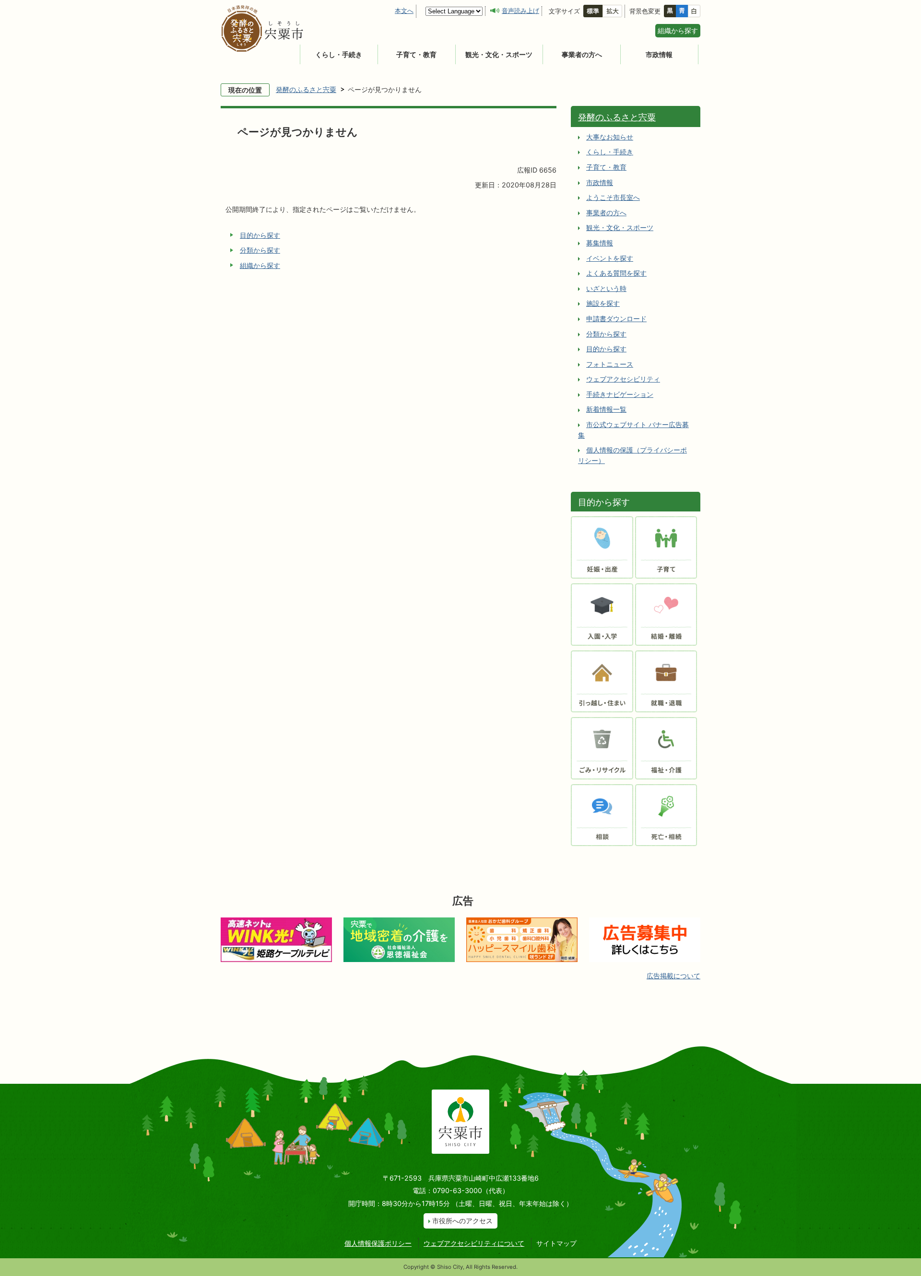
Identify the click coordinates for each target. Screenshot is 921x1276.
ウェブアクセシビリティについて (474, 1243)
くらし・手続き (338, 54)
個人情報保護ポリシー (378, 1243)
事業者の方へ (582, 54)
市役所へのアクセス (462, 1221)
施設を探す (603, 303)
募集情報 (599, 243)
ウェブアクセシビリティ (623, 379)
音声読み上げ (520, 10)
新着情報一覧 (606, 409)
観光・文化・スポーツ (498, 54)
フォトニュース (609, 364)
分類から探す (260, 250)
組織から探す (678, 30)
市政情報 (659, 54)
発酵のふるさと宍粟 (306, 89)
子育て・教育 (416, 54)
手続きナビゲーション (619, 394)
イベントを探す (609, 258)
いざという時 (606, 288)
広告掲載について (673, 976)
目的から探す (260, 235)
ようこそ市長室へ (613, 197)
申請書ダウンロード (616, 318)
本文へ (404, 10)
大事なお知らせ (609, 137)
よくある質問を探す (616, 273)
